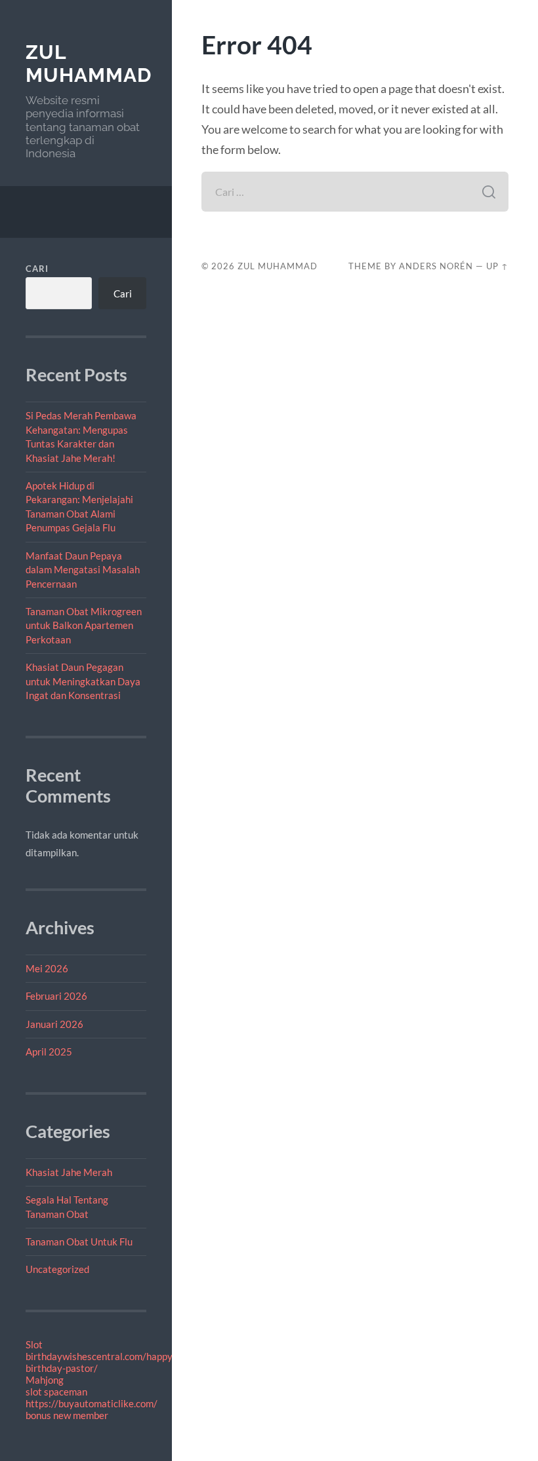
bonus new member (67, 1415)
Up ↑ (497, 266)
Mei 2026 (47, 968)
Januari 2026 (54, 1024)
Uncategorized (57, 1269)
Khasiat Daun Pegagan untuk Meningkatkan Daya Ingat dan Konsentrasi (83, 681)
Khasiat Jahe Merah (69, 1172)
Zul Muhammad (89, 64)
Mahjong (45, 1380)
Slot (34, 1344)
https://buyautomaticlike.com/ (91, 1403)
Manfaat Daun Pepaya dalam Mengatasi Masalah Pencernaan (83, 570)
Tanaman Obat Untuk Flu (79, 1241)
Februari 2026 (56, 996)
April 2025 (49, 1051)
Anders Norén (436, 266)
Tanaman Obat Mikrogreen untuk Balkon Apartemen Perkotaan (84, 625)
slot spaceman (56, 1391)
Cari (37, 268)
